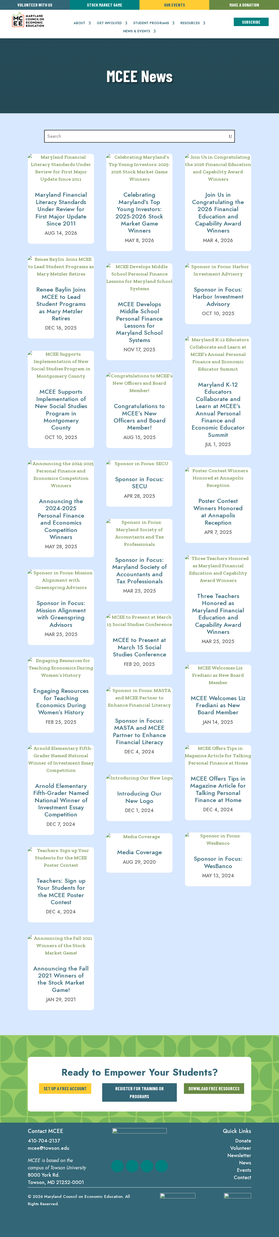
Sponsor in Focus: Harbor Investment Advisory (218, 296)
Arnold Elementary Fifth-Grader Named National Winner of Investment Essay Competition (61, 800)
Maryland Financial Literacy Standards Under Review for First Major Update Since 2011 (61, 209)
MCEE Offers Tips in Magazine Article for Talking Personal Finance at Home (218, 789)
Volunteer (240, 1148)
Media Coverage (139, 852)
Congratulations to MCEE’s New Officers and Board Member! (139, 417)
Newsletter (239, 1155)
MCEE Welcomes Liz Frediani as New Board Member (218, 705)
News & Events (136, 31)
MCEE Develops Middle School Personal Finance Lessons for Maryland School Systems (139, 322)
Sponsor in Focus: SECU (139, 482)
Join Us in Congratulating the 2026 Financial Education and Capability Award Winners (218, 212)
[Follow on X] (132, 1166)
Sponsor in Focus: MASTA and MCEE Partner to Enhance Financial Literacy (139, 731)
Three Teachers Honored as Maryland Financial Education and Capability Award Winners (218, 613)
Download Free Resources (214, 1088)
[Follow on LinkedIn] (147, 1166)
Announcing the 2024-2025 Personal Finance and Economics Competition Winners (61, 519)
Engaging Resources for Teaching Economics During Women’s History (61, 701)
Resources (190, 23)
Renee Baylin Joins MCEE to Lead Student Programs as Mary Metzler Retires (61, 303)
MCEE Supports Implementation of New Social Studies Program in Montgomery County (61, 409)
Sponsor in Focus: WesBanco (218, 862)
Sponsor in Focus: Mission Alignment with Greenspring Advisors (61, 614)
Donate (243, 1140)
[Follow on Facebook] (117, 1166)
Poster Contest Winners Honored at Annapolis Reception (217, 511)
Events (244, 1170)
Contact (242, 1177)
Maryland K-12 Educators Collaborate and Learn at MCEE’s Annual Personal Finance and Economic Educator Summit (218, 409)
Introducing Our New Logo (139, 797)
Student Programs (151, 23)
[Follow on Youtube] (161, 1166)
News (245, 1162)
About (79, 23)
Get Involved (109, 23)
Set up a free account (65, 1088)
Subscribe (251, 21)
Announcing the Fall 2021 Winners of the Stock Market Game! (61, 979)
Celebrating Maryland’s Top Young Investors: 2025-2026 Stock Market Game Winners (139, 212)
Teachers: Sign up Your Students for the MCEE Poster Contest (61, 891)
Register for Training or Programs (139, 1092)
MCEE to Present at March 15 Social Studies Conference (139, 647)
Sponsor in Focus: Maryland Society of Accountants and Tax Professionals (139, 570)
